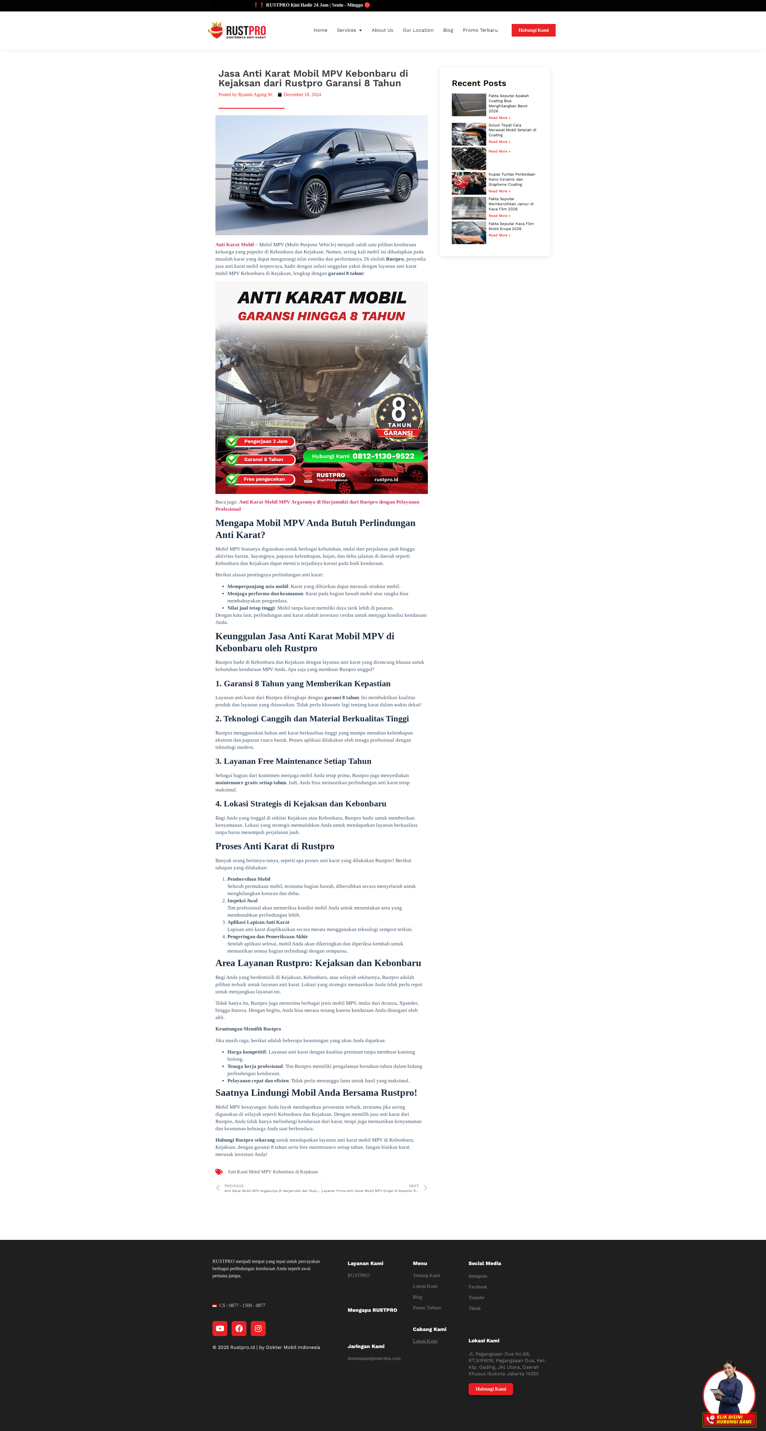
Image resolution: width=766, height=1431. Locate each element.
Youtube (476, 1297)
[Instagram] (258, 1328)
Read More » (499, 118)
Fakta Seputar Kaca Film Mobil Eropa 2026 (511, 226)
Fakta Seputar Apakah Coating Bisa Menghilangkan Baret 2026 (509, 103)
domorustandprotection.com (374, 1358)
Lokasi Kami (425, 1286)
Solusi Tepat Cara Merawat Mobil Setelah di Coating (512, 130)
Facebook (478, 1286)
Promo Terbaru (480, 30)
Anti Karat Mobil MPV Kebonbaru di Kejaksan (272, 1171)
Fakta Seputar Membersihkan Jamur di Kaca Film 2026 (511, 204)
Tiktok (475, 1308)
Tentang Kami (426, 1275)
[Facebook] (239, 1328)
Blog (448, 30)
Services (346, 30)
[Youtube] (219, 1328)
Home (320, 30)
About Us (382, 30)
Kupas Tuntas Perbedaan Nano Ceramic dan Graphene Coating (512, 179)
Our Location (418, 30)
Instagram (478, 1276)
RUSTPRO (359, 1275)
